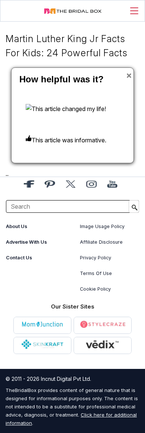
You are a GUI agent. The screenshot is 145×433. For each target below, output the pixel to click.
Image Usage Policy (102, 226)
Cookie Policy (95, 289)
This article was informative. (69, 140)
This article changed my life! (69, 109)
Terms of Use (96, 273)
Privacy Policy (95, 257)
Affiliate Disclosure (101, 242)
